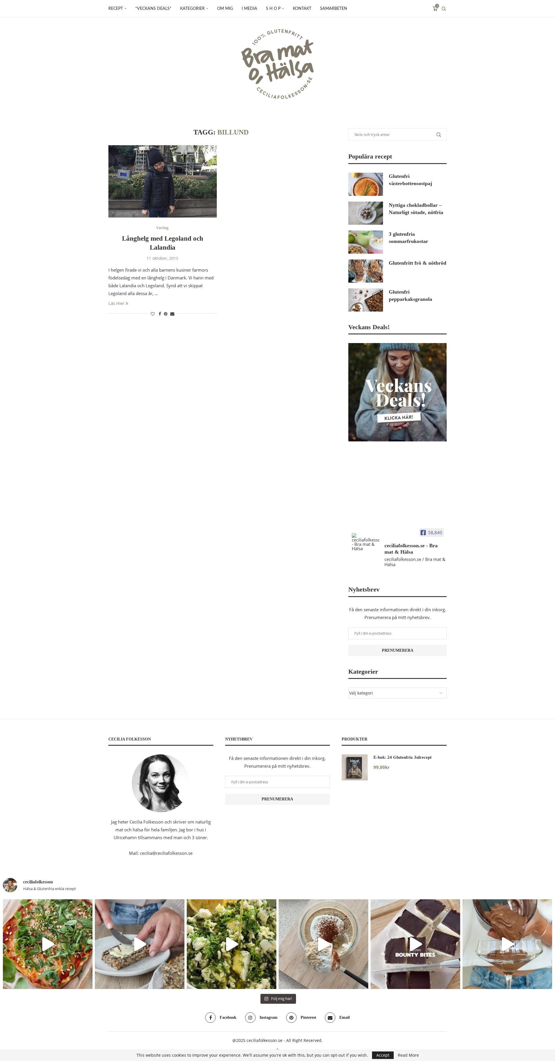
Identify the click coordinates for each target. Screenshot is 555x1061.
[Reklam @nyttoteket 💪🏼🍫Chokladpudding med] (507, 944)
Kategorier (192, 9)
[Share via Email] (172, 313)
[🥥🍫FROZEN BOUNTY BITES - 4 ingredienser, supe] (415, 944)
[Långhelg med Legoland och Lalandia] (162, 181)
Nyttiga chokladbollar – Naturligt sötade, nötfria (416, 208)
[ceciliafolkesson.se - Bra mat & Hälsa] (365, 542)
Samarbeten (333, 9)
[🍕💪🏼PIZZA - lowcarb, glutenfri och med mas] (47, 944)
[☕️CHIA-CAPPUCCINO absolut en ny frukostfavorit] (323, 944)
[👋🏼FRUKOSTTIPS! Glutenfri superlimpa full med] (139, 944)
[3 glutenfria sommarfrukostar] (365, 242)
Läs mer (116, 303)
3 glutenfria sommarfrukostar (408, 237)
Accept (382, 1055)
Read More (408, 1055)
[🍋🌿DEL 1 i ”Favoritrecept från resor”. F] (231, 944)
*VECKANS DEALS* (153, 9)
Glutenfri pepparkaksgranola (410, 295)
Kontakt (302, 9)
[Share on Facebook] (160, 313)
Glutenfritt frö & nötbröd (417, 263)
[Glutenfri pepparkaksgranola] (365, 300)
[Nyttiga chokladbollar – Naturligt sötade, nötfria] (365, 213)
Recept (115, 9)
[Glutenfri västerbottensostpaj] (365, 184)
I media (249, 9)
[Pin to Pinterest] (165, 313)
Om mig (225, 9)
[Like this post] (153, 313)
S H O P (273, 9)
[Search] (444, 8)
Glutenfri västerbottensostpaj (410, 179)
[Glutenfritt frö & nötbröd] (365, 271)
